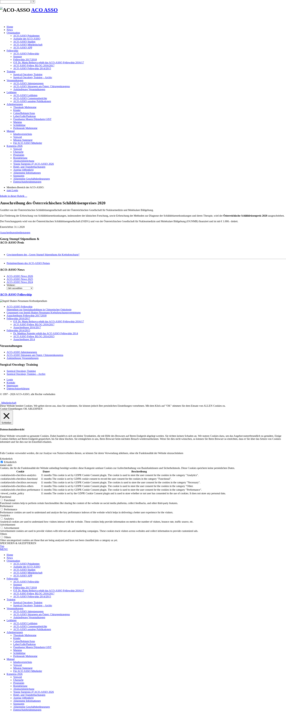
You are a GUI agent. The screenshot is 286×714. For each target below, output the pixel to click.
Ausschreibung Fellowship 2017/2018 (27, 315)
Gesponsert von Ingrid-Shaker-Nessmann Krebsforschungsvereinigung (44, 312)
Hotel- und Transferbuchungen (29, 166)
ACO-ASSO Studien (24, 41)
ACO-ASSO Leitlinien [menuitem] (25, 623)
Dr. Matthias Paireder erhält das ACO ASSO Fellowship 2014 (45, 333)
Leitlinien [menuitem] (12, 620)
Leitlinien (12, 92)
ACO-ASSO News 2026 (20, 276)
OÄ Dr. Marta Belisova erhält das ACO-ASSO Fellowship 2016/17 (48, 62)
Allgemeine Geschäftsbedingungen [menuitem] (31, 706)
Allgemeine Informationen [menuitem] (27, 700)
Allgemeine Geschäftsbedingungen (31, 178)
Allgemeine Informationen (27, 172)
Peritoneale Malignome (25, 128)
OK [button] (25, 408)
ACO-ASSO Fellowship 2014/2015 (32, 68)
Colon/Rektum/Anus (24, 113)
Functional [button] (5, 496)
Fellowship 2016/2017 (18, 318)
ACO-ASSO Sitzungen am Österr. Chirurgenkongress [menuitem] (41, 614)
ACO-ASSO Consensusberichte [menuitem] (30, 626)
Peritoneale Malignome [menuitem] (25, 656)
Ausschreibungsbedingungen (15, 232)
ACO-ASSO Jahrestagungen (28, 83)
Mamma (17, 122)
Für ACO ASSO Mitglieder (27, 143)
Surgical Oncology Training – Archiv (32, 77)
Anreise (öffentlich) (23, 169)
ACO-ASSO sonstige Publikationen (32, 101)
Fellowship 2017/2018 (25, 59)
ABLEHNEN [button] (35, 408)
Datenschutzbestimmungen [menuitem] (27, 709)
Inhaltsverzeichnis (22, 134)
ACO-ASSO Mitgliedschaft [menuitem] (27, 572)
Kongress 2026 (15, 146)
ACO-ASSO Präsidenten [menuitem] (26, 563)
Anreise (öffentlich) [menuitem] (23, 697)
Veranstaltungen (15, 80)
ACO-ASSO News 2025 (20, 279)
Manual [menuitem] (11, 659)
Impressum (12, 385)
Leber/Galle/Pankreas (24, 116)
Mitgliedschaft (8, 402)
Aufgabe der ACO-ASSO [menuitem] (26, 566)
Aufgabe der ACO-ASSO (26, 38)
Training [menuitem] (11, 599)
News (10, 29)
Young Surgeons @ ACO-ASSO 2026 (33, 163)
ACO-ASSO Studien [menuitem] (24, 569)
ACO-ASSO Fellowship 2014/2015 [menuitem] (32, 596)
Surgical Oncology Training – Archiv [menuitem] (32, 605)
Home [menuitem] (10, 554)
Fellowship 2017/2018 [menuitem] (25, 587)
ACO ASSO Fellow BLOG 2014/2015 (33, 336)
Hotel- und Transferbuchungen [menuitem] (29, 694)
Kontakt (11, 382)
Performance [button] (6, 506)
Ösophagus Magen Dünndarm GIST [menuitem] (32, 647)
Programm (18, 154)
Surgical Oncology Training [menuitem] (27, 602)
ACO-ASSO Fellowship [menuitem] (26, 581)
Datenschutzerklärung (18, 388)
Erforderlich (10, 462)
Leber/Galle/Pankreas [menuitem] (24, 644)
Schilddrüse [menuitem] (19, 653)
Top (2, 546)
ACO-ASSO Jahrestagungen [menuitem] (28, 611)
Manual (11, 131)
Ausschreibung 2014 (24, 339)
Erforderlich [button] (6, 458)
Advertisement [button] (7, 524)
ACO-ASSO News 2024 (20, 282)
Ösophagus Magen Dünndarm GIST (32, 119)
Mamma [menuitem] (17, 650)
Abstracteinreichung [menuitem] (23, 689)
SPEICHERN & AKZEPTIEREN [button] (18, 543)
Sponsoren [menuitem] (18, 703)
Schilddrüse (19, 125)
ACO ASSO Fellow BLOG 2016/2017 (33, 65)
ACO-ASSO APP (22, 47)
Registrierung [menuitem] (20, 686)
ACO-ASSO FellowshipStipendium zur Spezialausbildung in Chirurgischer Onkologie (39, 308)
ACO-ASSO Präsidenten (26, 35)
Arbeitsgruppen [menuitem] (15, 632)
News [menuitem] (10, 557)
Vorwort (17, 137)
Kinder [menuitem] (17, 638)
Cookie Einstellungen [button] (11, 408)
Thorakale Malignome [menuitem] (24, 635)
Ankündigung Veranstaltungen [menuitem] (29, 617)
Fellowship (12, 50)
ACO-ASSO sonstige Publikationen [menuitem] (32, 629)
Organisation (13, 32)
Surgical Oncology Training (27, 74)
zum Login (12, 190)
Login (10, 379)
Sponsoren (18, 175)
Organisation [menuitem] (13, 560)
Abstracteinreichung (23, 160)
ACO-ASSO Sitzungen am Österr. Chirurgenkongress (41, 86)
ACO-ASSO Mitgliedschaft (27, 44)
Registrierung (20, 157)
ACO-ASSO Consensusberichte (30, 98)
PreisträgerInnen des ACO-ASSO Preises (28, 263)
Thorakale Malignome (24, 107)
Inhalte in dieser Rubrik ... (13, 196)
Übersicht (18, 152)
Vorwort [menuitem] (17, 665)
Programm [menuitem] (18, 683)
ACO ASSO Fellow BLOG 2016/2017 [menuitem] (33, 593)
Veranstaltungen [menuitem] (15, 608)
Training (11, 71)
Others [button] (3, 534)
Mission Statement (22, 140)
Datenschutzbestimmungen (27, 181)
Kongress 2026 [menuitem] (15, 674)
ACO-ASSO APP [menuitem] (22, 575)
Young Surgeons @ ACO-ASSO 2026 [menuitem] (33, 691)
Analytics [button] (5, 515)
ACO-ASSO (16, 294)
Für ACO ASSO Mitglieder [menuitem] (27, 671)
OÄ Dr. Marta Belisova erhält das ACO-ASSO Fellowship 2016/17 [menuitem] (48, 590)
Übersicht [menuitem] (18, 680)
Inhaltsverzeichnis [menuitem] (22, 662)
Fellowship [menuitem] (12, 578)
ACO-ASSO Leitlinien (25, 95)
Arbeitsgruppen (15, 104)
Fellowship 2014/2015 (18, 330)
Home (10, 26)
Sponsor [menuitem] (17, 584)
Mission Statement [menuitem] (22, 668)
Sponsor (17, 56)
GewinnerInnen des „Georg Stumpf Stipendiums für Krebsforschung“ (43, 254)
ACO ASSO (44, 10)
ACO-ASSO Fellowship (26, 53)
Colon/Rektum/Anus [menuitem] (24, 641)
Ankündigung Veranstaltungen (29, 89)
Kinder (17, 110)
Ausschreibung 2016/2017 (27, 327)
